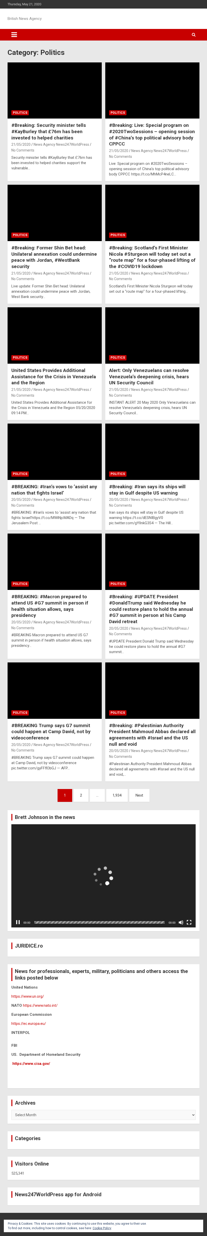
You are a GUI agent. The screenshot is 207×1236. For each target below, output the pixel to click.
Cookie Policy (102, 1228)
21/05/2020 (21, 144)
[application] (103, 876)
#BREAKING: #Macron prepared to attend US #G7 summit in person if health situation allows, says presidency (49, 606)
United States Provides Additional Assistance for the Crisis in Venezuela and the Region (53, 376)
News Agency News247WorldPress (61, 144)
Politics (20, 113)
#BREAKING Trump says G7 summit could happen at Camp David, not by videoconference (51, 732)
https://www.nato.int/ (40, 1005)
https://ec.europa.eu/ (28, 1023)
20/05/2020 (21, 500)
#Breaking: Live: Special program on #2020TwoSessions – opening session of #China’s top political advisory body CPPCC (152, 134)
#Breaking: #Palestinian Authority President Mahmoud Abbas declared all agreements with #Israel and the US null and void (152, 735)
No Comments (22, 150)
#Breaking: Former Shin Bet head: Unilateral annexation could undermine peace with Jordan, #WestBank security (54, 257)
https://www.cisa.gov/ (31, 1063)
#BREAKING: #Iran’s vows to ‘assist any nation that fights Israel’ (54, 490)
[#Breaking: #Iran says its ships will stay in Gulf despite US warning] (152, 451)
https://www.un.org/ (27, 996)
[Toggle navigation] (14, 35)
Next (139, 795)
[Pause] (17, 922)
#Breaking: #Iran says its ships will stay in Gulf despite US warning (147, 490)
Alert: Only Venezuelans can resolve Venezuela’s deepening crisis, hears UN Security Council (149, 376)
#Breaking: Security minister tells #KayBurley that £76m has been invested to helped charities (48, 131)
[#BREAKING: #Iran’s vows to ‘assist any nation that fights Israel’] (54, 451)
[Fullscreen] (189, 922)
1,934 (117, 795)
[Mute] (181, 922)
